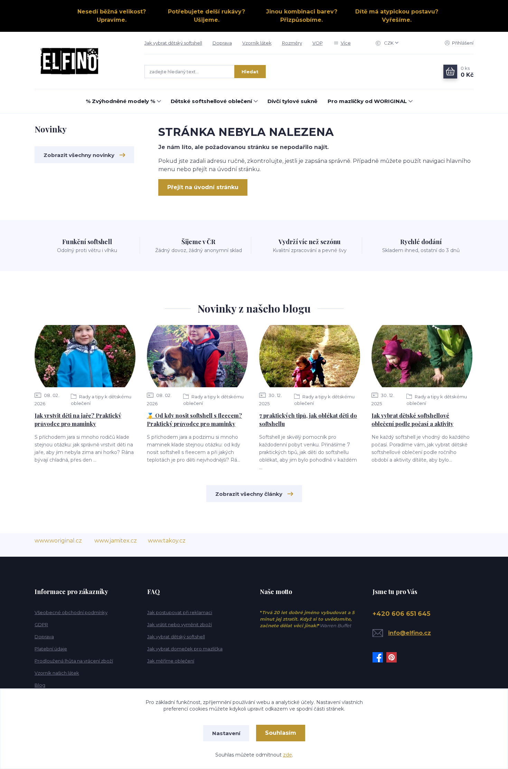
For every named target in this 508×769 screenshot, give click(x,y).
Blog (40, 685)
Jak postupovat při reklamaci (179, 612)
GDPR (41, 624)
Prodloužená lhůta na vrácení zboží (74, 661)
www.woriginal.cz (58, 540)
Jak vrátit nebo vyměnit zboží (179, 624)
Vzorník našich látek (57, 673)
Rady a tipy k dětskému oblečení (101, 400)
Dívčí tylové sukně (292, 101)
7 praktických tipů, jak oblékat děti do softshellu (308, 419)
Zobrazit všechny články (248, 494)
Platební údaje (51, 648)
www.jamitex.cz (115, 540)
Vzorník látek (257, 43)
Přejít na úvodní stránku (202, 187)
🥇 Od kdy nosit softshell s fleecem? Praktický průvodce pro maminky (194, 419)
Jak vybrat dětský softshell (173, 43)
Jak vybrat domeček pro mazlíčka (185, 648)
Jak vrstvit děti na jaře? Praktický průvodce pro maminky (78, 419)
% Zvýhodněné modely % (120, 101)
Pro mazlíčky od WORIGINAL (367, 101)
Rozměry (292, 43)
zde (287, 755)
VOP (317, 43)
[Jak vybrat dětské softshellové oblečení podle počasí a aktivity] (421, 356)
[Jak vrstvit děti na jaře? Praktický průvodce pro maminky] (85, 356)
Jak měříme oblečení (170, 661)
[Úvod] (83, 60)
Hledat (250, 71)
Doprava (222, 43)
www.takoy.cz (167, 540)
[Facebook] (379, 657)
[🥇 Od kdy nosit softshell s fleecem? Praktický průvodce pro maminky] (197, 356)
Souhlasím (280, 733)
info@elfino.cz (409, 633)
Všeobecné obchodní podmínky (71, 612)
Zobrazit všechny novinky (79, 155)
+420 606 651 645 (401, 614)
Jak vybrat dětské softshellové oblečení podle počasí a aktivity (412, 419)
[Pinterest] (393, 657)
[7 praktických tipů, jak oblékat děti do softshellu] (309, 356)
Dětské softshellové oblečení (211, 101)
